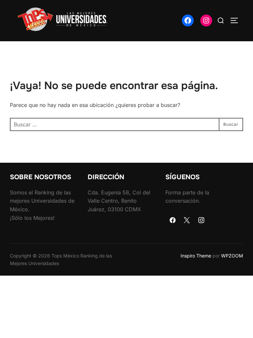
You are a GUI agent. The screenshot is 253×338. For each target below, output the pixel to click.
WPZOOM (232, 255)
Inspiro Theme (196, 255)
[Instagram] (201, 220)
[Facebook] (172, 220)
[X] (187, 220)
